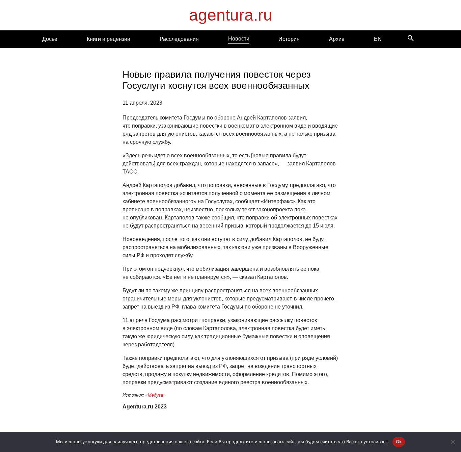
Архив (337, 39)
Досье (49, 39)
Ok (399, 441)
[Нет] (452, 441)
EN (378, 39)
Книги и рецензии (108, 39)
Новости (238, 39)
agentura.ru (230, 15)
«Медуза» (155, 395)
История (289, 39)
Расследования (179, 39)
